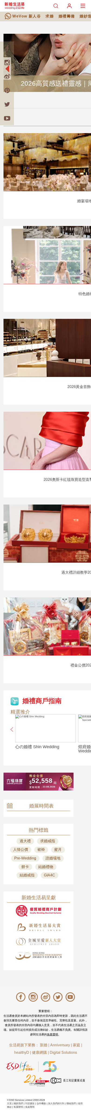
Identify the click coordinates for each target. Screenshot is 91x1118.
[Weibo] (7, 76)
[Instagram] (7, 62)
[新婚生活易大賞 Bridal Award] (38, 927)
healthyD (21, 1052)
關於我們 (18, 1103)
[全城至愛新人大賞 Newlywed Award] (38, 941)
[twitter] (7, 104)
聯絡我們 (71, 1103)
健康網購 (39, 1052)
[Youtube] (7, 118)
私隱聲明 (18, 1107)
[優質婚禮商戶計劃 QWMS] (38, 910)
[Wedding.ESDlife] (14, 5)
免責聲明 (52, 1034)
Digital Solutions (63, 1052)
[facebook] (7, 48)
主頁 (9, 1103)
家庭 (76, 1045)
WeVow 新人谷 (26, 16)
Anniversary (60, 1045)
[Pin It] (7, 90)
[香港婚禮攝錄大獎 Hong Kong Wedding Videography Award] (38, 956)
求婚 (50, 16)
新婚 (43, 1045)
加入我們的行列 (56, 1103)
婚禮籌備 (67, 16)
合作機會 (41, 1103)
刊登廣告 (30, 1103)
